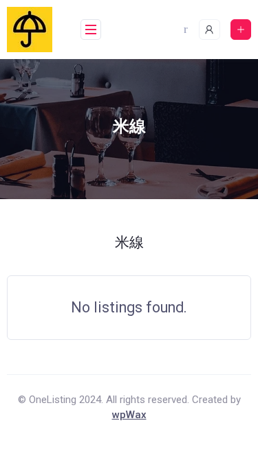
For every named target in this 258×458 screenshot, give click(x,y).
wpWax (129, 415)
